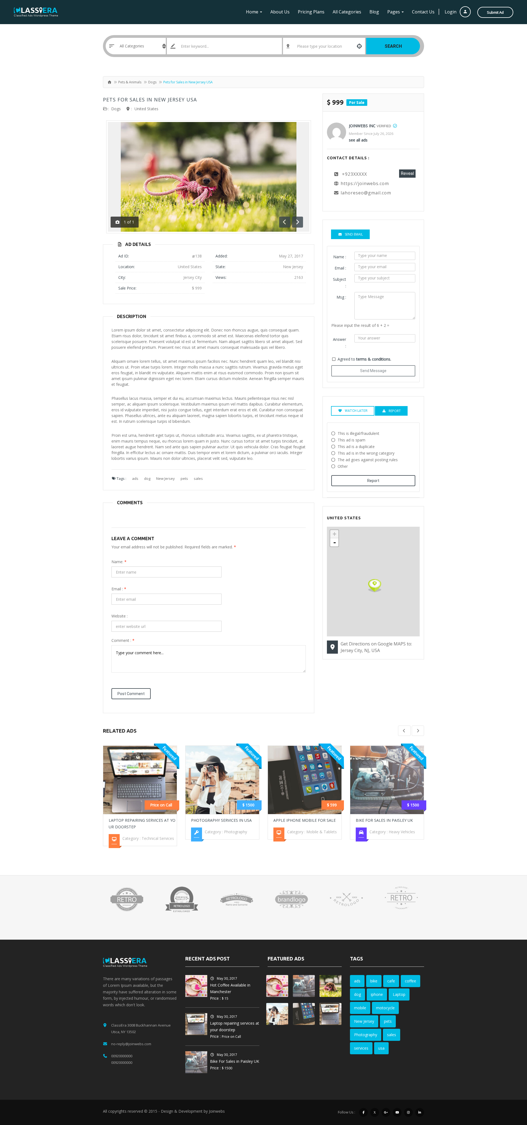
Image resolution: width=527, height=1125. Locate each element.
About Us (280, 12)
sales (198, 478)
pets (184, 478)
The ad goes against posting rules (368, 459)
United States (146, 108)
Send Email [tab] (354, 234)
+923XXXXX (354, 174)
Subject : (339, 282)
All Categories (347, 12)
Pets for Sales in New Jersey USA (150, 99)
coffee (410, 981)
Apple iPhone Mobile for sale (304, 820)
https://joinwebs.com (365, 183)
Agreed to (364, 359)
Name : (339, 256)
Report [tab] (395, 411)
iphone (377, 994)
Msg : (341, 297)
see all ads (358, 140)
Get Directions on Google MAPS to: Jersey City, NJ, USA (376, 647)
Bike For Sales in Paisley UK (384, 820)
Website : (119, 616)
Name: (119, 561)
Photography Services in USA (221, 820)
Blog (374, 12)
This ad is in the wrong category (366, 453)
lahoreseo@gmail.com (366, 193)
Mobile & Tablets (321, 831)
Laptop (399, 994)
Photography (235, 831)
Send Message (373, 371)
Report (373, 480)
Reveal (407, 173)
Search (393, 46)
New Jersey (165, 478)
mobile (360, 1007)
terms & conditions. (373, 359)
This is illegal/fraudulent (358, 433)
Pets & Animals (129, 82)
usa (381, 1048)
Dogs (152, 82)
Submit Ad (495, 12)
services (361, 1048)
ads (135, 478)
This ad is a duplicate (356, 446)
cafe (391, 981)
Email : (118, 588)
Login (451, 12)
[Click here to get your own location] (359, 46)
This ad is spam (351, 440)
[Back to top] (509, 1091)
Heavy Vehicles (402, 831)
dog (147, 478)
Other (343, 466)
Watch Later (356, 411)
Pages (394, 12)
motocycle (385, 1007)
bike (373, 981)
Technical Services (158, 838)
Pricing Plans (311, 12)
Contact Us (423, 12)
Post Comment (131, 694)
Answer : (339, 342)
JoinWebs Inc (362, 125)
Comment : (122, 640)
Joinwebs (217, 1111)
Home (252, 12)
